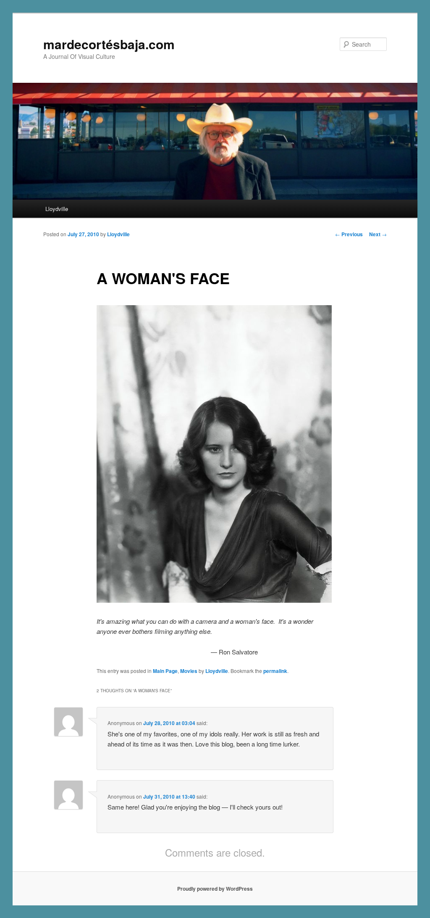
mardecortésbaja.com (109, 44)
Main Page (165, 671)
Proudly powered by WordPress (215, 888)
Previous (349, 234)
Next (378, 234)
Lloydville (56, 209)
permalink (275, 671)
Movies (188, 671)
